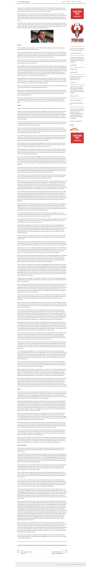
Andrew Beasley (47, 317)
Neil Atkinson (50, 530)
